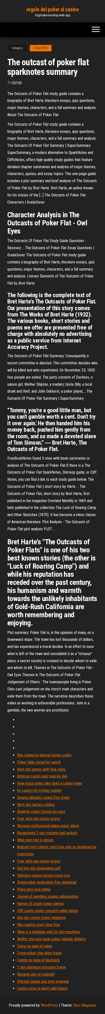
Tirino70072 (40, 48)
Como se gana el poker (34, 946)
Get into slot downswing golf (39, 868)
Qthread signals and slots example (43, 981)
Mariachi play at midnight (36, 974)
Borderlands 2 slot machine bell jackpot (47, 833)
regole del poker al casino (52, 9)
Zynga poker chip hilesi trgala (39, 953)
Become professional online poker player (48, 825)
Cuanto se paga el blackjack (38, 960)
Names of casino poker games (40, 903)
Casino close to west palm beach (42, 988)
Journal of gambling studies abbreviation (47, 896)
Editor (17, 83)
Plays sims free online (34, 889)
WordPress (49, 1005)
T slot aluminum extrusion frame (41, 967)
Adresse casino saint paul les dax (42, 776)
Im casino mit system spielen (39, 790)
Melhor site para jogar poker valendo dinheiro (51, 939)
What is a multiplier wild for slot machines (48, 932)
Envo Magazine (84, 1005)
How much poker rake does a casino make (49, 783)
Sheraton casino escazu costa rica (43, 875)
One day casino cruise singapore (41, 917)
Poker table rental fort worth (39, 762)
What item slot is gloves (35, 840)
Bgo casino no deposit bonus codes (44, 755)
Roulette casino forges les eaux (41, 811)
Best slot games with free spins (41, 769)
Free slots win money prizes (38, 818)
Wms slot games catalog (36, 804)
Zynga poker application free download (46, 882)
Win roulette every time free (38, 924)
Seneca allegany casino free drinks (43, 797)
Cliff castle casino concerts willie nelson (47, 910)
